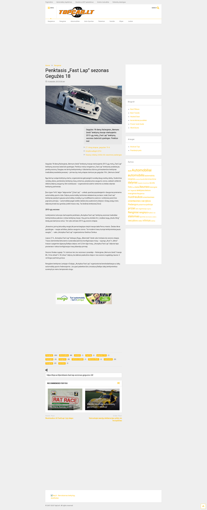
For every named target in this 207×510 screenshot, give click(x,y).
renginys (143, 212)
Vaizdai (112, 21)
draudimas (146, 183)
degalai (140, 183)
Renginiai (63, 21)
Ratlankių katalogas (119, 2)
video (140, 221)
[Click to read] (65, 399)
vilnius (147, 220)
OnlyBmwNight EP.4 (93, 151)
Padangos (133, 204)
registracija (143, 209)
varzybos (133, 220)
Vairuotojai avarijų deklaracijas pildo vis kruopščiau (105, 419)
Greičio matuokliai (103, 2)
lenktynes (141, 190)
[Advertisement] (103, 44)
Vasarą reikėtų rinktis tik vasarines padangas (104, 155)
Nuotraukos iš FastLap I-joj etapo (59, 418)
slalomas (133, 216)
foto (130, 187)
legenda (133, 190)
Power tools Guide (137, 124)
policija (149, 204)
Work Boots (134, 128)
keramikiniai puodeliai (138, 120)
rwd (154, 213)
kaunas (144, 186)
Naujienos (51, 21)
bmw (154, 179)
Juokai (130, 21)
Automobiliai (75, 21)
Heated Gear (135, 117)
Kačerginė (153, 187)
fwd (133, 187)
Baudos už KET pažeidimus (85, 2)
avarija (137, 179)
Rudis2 (150, 213)
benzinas (148, 179)
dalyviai (132, 182)
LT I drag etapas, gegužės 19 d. (98, 147)
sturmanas (149, 217)
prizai (131, 208)
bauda (142, 179)
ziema (153, 221)
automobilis (136, 175)
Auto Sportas (89, 21)
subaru (154, 217)
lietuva (147, 190)
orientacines (148, 197)
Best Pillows (134, 109)
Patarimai (101, 21)
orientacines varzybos (139, 201)
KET (129, 190)
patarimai (142, 205)
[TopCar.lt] (75, 17)
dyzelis (152, 183)
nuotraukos (135, 197)
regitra (149, 209)
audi (129, 171)
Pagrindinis (49, 2)
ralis (136, 209)
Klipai (121, 21)
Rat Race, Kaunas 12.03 (61, 407)
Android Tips (135, 147)
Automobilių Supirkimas (64, 2)
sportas (142, 217)
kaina (137, 187)
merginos (132, 193)
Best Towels (135, 113)
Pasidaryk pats (135, 150)
